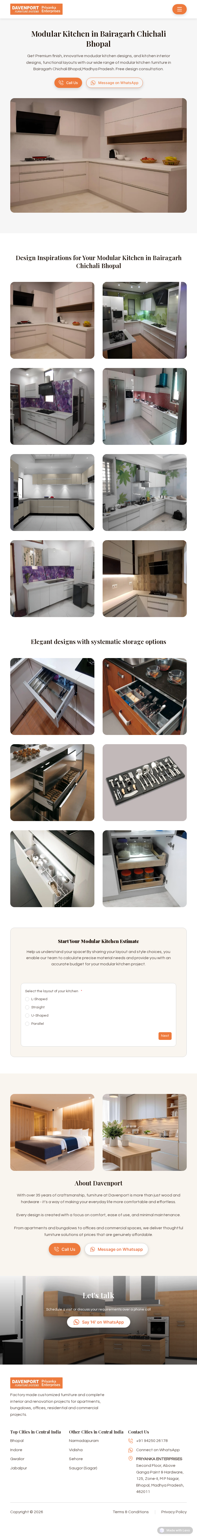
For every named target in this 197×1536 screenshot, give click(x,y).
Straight (38, 1007)
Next (165, 1036)
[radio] (27, 999)
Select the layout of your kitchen (53, 991)
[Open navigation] (179, 9)
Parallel (37, 1024)
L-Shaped (39, 999)
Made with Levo (178, 1530)
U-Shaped (39, 1015)
